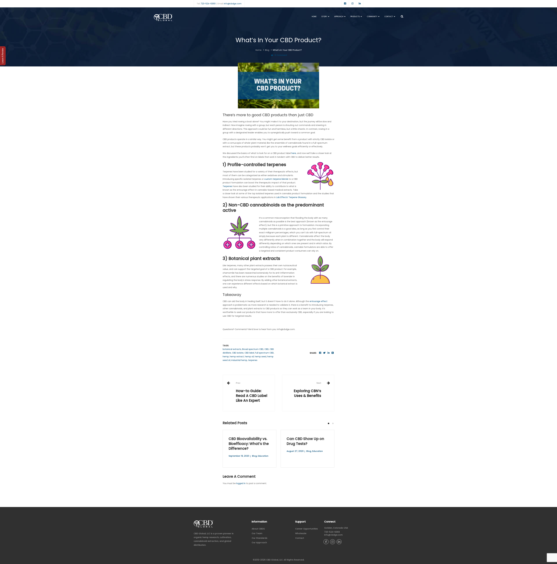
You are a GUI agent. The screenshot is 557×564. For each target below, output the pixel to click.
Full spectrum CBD (264, 352)
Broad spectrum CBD (252, 349)
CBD (266, 349)
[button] (328, 423)
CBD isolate (238, 352)
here (293, 153)
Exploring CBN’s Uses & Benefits (307, 390)
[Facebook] (320, 353)
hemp (226, 356)
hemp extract (237, 356)
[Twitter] (324, 353)
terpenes (252, 360)
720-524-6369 (208, 3)
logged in (241, 483)
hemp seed (260, 356)
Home (258, 50)
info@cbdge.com (233, 3)
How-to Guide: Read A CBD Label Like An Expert (251, 392)
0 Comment (281, 55)
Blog (267, 50)
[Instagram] (332, 541)
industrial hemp (239, 360)
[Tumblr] (332, 353)
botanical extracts (232, 349)
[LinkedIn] (339, 541)
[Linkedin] (328, 353)
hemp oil (249, 356)
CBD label (249, 352)
